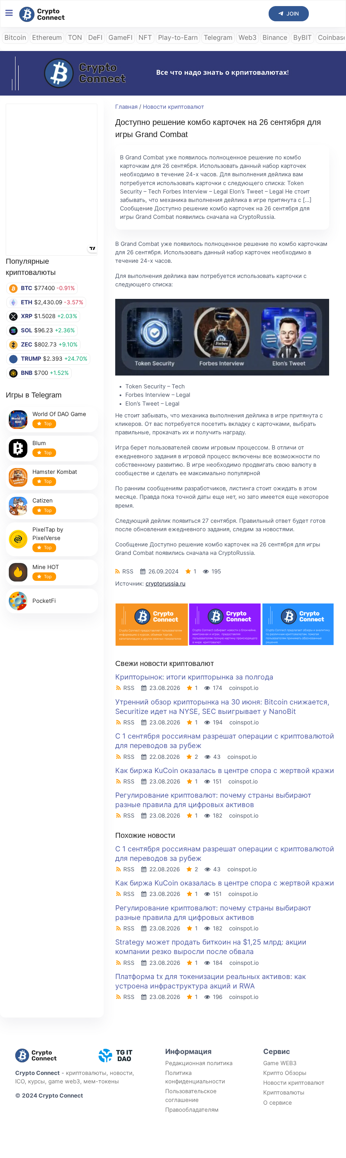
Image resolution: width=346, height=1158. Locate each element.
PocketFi (44, 600)
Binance (275, 37)
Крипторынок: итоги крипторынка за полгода (194, 677)
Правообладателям (192, 1109)
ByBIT (302, 37)
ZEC (26, 344)
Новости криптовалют (173, 106)
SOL (26, 330)
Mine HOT (45, 567)
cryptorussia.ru (166, 583)
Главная (126, 106)
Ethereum (47, 37)
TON (75, 37)
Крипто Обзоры (284, 1073)
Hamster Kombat (54, 471)
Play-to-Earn (178, 37)
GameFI (120, 37)
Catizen (42, 500)
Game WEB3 (280, 1063)
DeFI (95, 37)
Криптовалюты (283, 1092)
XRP (26, 316)
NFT (145, 37)
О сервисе (277, 1102)
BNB (26, 372)
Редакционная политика (198, 1063)
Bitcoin (15, 37)
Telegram (218, 37)
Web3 (247, 37)
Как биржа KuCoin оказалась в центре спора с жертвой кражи (224, 770)
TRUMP (31, 358)
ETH (26, 302)
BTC (26, 288)
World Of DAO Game (59, 414)
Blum (39, 443)
